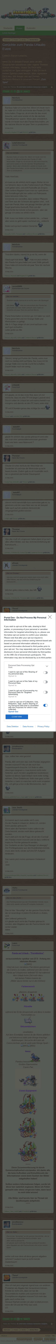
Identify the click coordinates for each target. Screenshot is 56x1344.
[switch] (45, 672)
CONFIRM (17, 717)
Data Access (28, 726)
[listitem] (28, 666)
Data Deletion (12, 726)
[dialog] (28, 672)
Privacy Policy (43, 726)
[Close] (50, 617)
